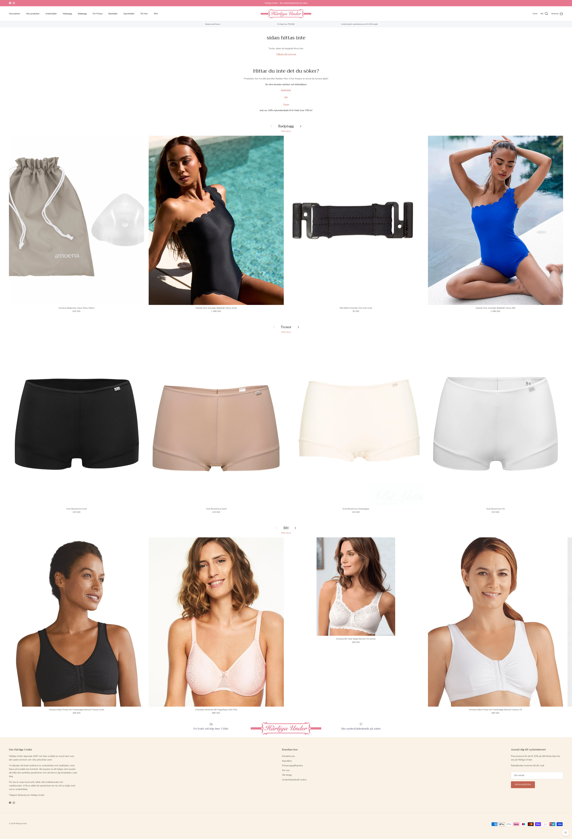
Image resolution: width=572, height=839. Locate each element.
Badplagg (82, 13)
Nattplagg (67, 13)
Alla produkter (32, 13)
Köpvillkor (287, 760)
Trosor (286, 104)
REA (156, 13)
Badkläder (286, 90)
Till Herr (144, 13)
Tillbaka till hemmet (286, 54)
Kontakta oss (288, 756)
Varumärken (14, 13)
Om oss (286, 770)
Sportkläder (128, 13)
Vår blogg (287, 774)
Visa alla (286, 131)
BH (286, 97)
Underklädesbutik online (294, 779)
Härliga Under (21, 823)
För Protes (97, 13)
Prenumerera (523, 784)
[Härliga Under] (286, 13)
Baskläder (113, 13)
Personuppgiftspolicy (292, 765)
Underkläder (51, 13)
